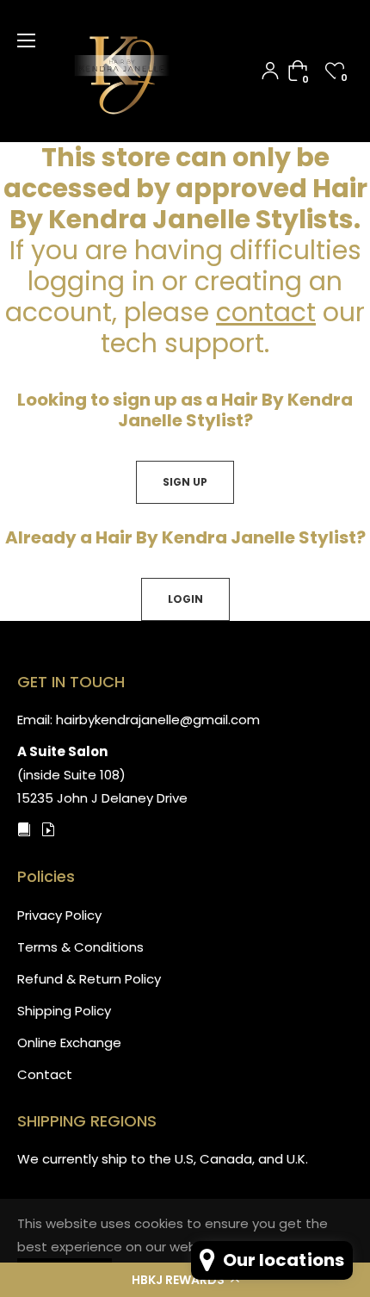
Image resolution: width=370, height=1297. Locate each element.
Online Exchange (69, 1042)
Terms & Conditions (80, 947)
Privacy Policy (59, 915)
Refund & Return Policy (89, 979)
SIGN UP (185, 482)
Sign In (270, 70)
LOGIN (185, 599)
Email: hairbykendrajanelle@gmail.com (138, 720)
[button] (185, 1280)
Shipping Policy (64, 1011)
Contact (44, 1074)
